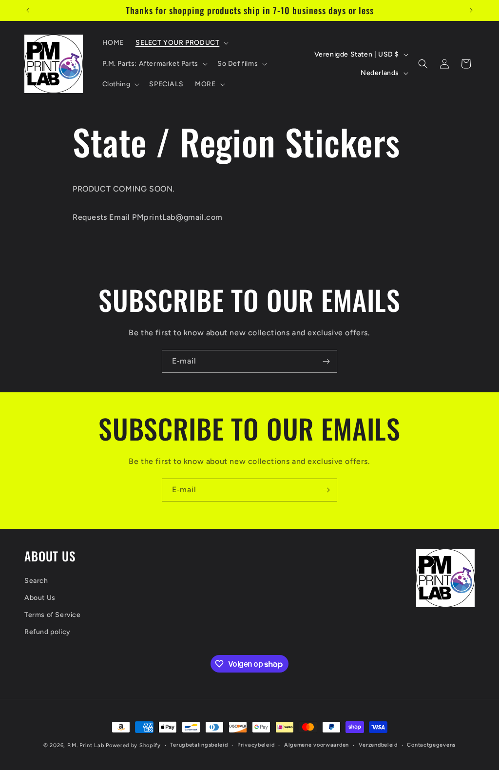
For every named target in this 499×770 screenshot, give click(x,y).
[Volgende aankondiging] (471, 10)
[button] (181, 43)
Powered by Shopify (133, 745)
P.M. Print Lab (85, 745)
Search (36, 581)
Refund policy (47, 632)
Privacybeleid (255, 745)
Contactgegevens (431, 745)
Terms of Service (52, 615)
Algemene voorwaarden (316, 745)
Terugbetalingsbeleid (199, 745)
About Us (40, 598)
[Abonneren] (326, 361)
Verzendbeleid (378, 745)
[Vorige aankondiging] (27, 10)
